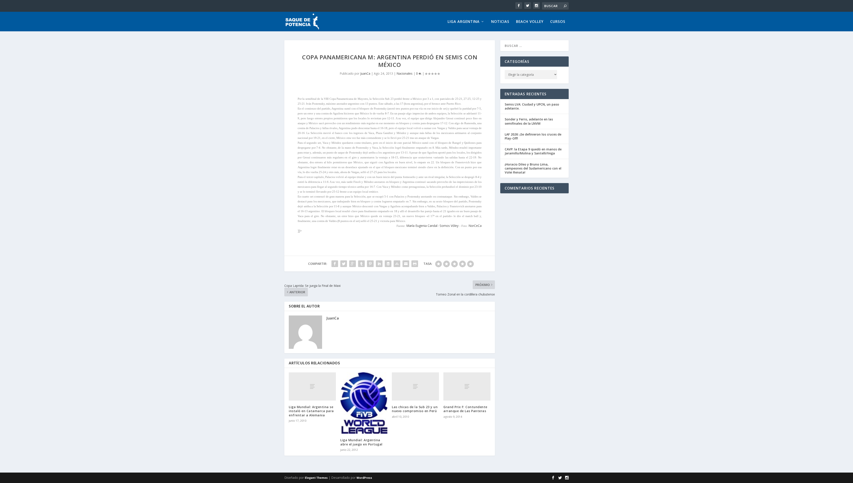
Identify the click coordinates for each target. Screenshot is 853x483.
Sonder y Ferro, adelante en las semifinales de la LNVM (529, 121)
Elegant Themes (316, 478)
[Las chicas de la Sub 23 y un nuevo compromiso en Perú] (415, 386)
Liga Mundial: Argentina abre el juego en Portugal (361, 442)
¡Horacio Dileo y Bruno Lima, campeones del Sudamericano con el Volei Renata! (533, 168)
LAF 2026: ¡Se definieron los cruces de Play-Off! (533, 136)
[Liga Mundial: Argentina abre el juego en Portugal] (363, 403)
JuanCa (365, 73)
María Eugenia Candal (421, 226)
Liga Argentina (464, 22)
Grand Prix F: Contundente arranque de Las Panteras (465, 409)
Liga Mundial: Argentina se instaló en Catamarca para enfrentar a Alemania (311, 411)
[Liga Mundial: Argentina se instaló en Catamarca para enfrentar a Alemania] (312, 386)
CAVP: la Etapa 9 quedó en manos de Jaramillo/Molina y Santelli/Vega (533, 151)
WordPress (364, 478)
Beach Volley (530, 22)
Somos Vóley (449, 226)
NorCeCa (475, 226)
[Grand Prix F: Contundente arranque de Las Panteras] (466, 386)
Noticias (500, 22)
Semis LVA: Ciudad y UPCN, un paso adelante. (532, 106)
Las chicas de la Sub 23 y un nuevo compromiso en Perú (415, 409)
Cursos (557, 22)
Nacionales (405, 73)
